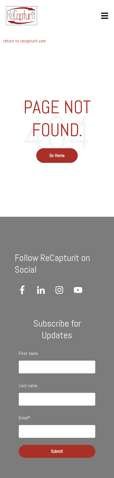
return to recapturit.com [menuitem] (24, 41)
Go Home (57, 155)
